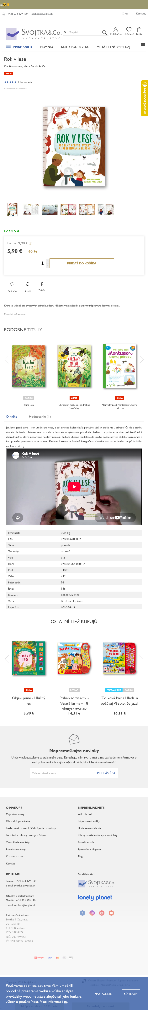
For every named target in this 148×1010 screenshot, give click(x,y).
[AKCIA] (74, 366)
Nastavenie (103, 994)
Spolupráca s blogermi (89, 849)
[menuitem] (19, 47)
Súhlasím (131, 994)
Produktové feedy (15, 849)
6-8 (63, 558)
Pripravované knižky (89, 821)
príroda (65, 545)
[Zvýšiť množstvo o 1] (48, 261)
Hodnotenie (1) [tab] (40, 416)
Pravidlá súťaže (86, 842)
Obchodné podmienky (18, 821)
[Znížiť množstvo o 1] (48, 265)
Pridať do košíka (81, 263)
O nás (125, 13)
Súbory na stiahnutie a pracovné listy (97, 835)
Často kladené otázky (17, 842)
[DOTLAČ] (29, 366)
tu (65, 1001)
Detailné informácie (14, 314)
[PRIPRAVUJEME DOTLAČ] (120, 658)
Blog (80, 856)
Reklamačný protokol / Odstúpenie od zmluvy (31, 828)
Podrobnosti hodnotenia (15, 88)
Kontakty (141, 13)
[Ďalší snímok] (141, 147)
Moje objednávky (15, 814)
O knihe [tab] (11, 416)
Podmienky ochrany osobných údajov (26, 835)
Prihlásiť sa (106, 773)
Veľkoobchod (85, 814)
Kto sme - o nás (14, 856)
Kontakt (10, 863)
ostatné (65, 551)
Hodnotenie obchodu (89, 828)
